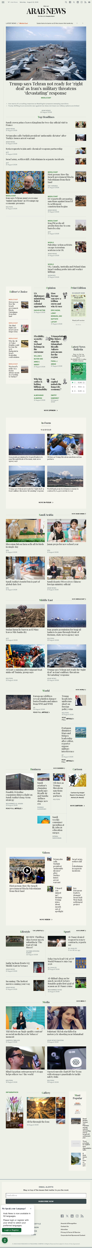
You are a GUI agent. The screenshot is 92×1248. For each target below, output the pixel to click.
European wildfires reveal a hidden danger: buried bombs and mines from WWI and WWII (45, 700)
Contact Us (65, 1226)
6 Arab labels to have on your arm (85, 1160)
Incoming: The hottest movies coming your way (18, 982)
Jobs (33, 1235)
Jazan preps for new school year (62, 544)
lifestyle (36, 1224)
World (51, 242)
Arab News (14, 2)
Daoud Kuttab (39, 310)
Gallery (46, 1092)
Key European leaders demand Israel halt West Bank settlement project (78, 896)
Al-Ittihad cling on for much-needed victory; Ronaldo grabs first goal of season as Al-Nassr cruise (61, 982)
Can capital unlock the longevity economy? (56, 384)
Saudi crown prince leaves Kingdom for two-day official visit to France (37, 124)
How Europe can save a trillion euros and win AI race (56, 300)
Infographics (12, 1092)
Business (35, 769)
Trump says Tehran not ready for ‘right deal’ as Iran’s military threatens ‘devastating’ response (46, 88)
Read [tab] (77, 1103)
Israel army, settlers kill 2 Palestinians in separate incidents (35, 159)
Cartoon (77, 769)
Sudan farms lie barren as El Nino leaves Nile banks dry (50, 23)
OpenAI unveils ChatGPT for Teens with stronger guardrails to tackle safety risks (64, 1074)
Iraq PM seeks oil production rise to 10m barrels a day (59, 226)
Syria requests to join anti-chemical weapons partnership (34, 148)
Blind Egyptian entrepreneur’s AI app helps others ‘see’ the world (24, 1073)
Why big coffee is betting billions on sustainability (40, 384)
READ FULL (40, 712)
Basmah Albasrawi (41, 808)
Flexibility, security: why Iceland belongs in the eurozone (39, 344)
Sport (67, 931)
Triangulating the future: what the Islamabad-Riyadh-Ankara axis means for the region (58, 347)
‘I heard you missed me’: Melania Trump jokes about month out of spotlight (59, 900)
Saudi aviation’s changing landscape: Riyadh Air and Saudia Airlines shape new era (42, 793)
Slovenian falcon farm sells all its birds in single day (25, 545)
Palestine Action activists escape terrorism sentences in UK (60, 247)
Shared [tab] (77, 1105)
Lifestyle (25, 931)
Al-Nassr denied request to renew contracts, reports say (77, 941)
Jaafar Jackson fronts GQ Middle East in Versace (18, 964)
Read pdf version (78, 320)
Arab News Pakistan (55, 1040)
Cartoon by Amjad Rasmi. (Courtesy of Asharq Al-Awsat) (77, 795)
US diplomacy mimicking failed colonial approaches (40, 300)
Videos (46, 852)
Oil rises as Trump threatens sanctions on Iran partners (64, 458)
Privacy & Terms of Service (70, 1232)
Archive (78, 325)
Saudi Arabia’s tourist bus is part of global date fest (23, 583)
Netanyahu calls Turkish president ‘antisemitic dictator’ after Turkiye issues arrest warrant (36, 137)
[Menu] (3, 2)
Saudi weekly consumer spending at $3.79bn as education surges (58, 825)
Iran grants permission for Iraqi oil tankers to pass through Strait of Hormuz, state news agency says (26, 459)
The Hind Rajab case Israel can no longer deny (13, 328)
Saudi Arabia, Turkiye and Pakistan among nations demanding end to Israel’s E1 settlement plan (87, 1128)
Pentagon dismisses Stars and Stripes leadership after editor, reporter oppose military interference (68, 740)
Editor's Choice (18, 291)
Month (77, 1113)
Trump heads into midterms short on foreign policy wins (67, 703)
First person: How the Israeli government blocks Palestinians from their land (61, 178)
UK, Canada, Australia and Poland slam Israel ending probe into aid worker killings (67, 269)
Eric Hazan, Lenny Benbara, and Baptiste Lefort (56, 316)
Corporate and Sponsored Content (73, 1235)
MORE (49, 410)
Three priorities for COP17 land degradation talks (87, 1145)
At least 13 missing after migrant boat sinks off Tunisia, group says (24, 671)
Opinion (51, 287)
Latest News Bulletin (78, 348)
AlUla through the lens (38, 1121)
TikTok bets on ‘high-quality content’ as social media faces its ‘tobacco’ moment (24, 1034)
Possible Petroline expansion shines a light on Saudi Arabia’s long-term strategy (19, 796)
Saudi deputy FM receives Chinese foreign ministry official (64, 583)
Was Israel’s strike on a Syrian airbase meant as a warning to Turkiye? (14, 371)
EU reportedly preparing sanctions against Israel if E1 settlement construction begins (60, 202)
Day (77, 1110)
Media (46, 1002)
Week (77, 1112)
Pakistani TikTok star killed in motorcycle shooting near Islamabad (65, 1033)
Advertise (64, 1229)
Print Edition (78, 287)
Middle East (23, 23)
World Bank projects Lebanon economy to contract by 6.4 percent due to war (63, 490)
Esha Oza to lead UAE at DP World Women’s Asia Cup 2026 (61, 961)
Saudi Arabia (46, 514)
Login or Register (11, 1230)
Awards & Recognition (69, 1223)
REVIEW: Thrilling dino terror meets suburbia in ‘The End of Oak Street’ (35, 942)
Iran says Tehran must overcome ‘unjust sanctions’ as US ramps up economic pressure (22, 201)
